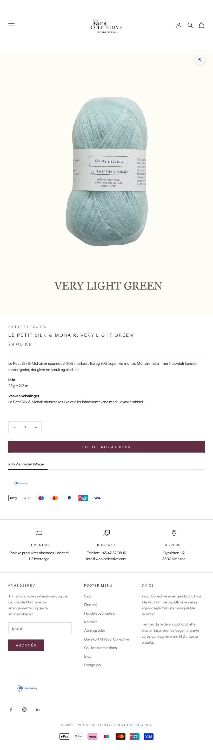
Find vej (90, 604)
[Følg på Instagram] (24, 709)
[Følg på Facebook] (11, 709)
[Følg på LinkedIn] (38, 709)
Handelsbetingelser (100, 613)
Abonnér (26, 645)
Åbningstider (94, 630)
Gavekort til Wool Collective (106, 639)
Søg (87, 596)
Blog (87, 656)
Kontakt (90, 622)
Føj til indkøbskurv (106, 447)
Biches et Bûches (27, 327)
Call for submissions (100, 647)
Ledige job (92, 665)
